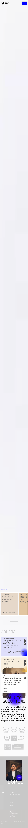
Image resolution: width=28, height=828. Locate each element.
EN (24, 643)
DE (24, 640)
